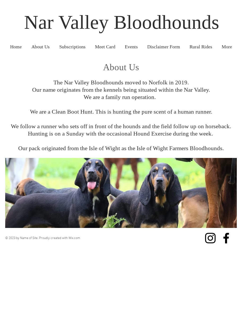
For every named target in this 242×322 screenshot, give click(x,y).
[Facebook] (226, 238)
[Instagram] (210, 238)
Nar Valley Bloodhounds (121, 22)
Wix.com (74, 238)
